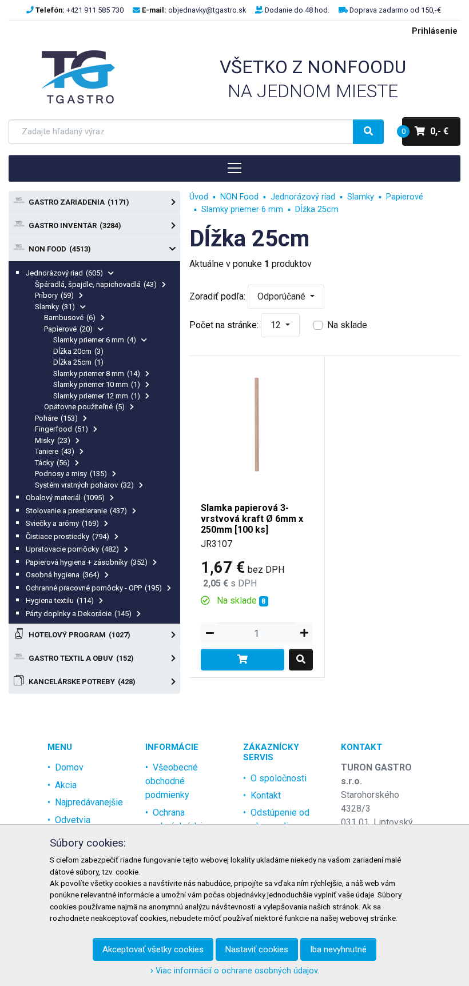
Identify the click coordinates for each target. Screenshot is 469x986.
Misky (52, 440)
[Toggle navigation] (234, 168)
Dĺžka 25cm (78, 362)
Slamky (55, 306)
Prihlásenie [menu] (435, 31)
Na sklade (347, 325)
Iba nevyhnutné (338, 949)
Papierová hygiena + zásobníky (87, 562)
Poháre (56, 418)
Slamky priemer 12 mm (96, 396)
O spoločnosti (279, 778)
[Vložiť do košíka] (242, 659)
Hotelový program (79, 634)
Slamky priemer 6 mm (94, 340)
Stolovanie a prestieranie (76, 510)
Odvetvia (72, 820)
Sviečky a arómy (62, 523)
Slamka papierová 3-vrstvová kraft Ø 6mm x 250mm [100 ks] (252, 518)
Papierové (68, 329)
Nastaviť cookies (256, 949)
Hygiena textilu (60, 600)
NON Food (60, 249)
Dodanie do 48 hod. (297, 10)
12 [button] (277, 325)
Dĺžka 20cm (78, 351)
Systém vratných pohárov (84, 485)
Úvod (198, 197)
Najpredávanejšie (89, 802)
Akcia (66, 785)
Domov (69, 767)
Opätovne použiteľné (84, 406)
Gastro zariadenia (79, 202)
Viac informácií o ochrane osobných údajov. (236, 971)
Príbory (54, 295)
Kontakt (266, 795)
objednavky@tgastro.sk (207, 10)
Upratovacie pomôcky (72, 549)
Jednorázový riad (64, 273)
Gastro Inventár (75, 225)
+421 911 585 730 (95, 10)
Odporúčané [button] (282, 296)
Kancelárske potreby (82, 681)
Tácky (52, 462)
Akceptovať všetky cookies (153, 949)
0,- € (425, 131)
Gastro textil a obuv (81, 658)
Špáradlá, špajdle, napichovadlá (96, 284)
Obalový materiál (65, 497)
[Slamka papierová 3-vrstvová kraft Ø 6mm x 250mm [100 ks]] (257, 422)
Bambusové (70, 317)
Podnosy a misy (71, 473)
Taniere (54, 451)
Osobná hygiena (63, 574)
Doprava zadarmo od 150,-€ (395, 10)
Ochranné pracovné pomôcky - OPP (94, 588)
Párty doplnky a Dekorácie (79, 613)
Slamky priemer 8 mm (96, 373)
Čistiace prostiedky (67, 536)
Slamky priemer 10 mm (96, 384)
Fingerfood (61, 429)
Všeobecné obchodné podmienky (171, 781)
